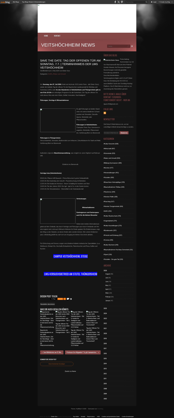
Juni (106, 281)
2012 (105, 373)
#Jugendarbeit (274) (110, 221)
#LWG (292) (108, 211)
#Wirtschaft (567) (109, 148)
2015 (105, 358)
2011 (105, 378)
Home (46, 35)
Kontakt (57, 35)
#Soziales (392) (109, 177)
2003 (105, 398)
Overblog (100, 409)
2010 (105, 383)
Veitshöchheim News (68, 45)
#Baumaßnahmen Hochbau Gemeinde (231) (118, 249)
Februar (108, 297)
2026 (105, 270)
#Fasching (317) (109, 201)
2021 (105, 328)
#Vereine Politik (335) (111, 197)
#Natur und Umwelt (59, 74)
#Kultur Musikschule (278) (112, 216)
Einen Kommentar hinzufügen (57, 364)
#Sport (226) (108, 254)
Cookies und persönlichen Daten (111, 416)
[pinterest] (122, 2)
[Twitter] (118, 2)
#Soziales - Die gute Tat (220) (113, 259)
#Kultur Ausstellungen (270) (113, 225)
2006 (105, 388)
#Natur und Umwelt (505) (112, 158)
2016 (105, 353)
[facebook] (115, 2)
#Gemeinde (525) (109, 153)
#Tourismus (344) (109, 192)
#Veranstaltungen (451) (111, 172)
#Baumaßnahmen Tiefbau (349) (114, 187)
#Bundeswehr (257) (110, 230)
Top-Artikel (76, 416)
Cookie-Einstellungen (128, 416)
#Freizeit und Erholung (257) (113, 235)
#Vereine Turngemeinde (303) (113, 206)
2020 (105, 333)
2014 (105, 363)
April (106, 289)
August (107, 274)
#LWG (50, 74)
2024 (105, 313)
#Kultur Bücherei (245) (111, 245)
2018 (105, 343)
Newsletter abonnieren (47, 304)
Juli (106, 278)
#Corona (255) (108, 240)
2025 (105, 308)
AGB (98, 416)
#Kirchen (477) (108, 168)
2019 (105, 338)
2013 (105, 368)
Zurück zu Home (70, 371)
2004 (105, 393)
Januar (107, 300)
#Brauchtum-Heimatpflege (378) (114, 182)
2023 (105, 318)
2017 (105, 348)
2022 (105, 323)
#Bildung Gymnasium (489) (113, 163)
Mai (106, 285)
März (107, 293)
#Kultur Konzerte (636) (111, 144)
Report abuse (91, 416)
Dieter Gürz (54, 416)
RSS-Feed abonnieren (105, 113)
